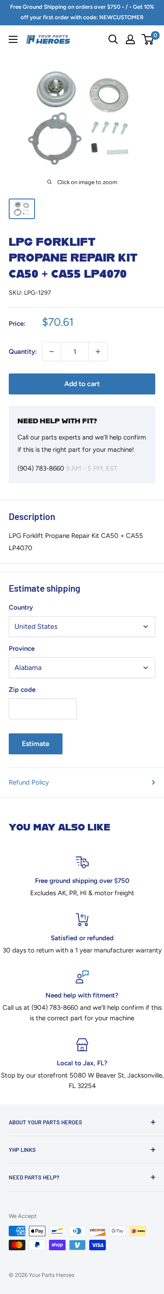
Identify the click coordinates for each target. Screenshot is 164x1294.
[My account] (130, 39)
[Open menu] (13, 39)
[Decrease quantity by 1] (51, 351)
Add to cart (82, 384)
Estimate (35, 743)
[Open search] (113, 39)
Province (22, 648)
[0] (148, 39)
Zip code (22, 690)
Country (21, 607)
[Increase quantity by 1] (98, 351)
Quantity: (23, 352)
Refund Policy (29, 782)
